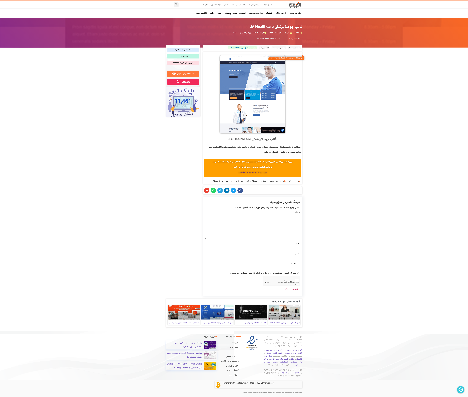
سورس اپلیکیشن (230, 13)
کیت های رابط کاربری (279, 359)
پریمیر (275, 362)
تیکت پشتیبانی (241, 4)
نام (298, 244)
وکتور (292, 359)
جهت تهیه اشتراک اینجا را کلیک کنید (252, 172)
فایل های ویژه (201, 13)
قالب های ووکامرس (273, 350)
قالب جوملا (251, 32)
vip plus (283, 372)
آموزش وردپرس (232, 365)
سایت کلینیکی (267, 181)
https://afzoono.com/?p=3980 (268, 39)
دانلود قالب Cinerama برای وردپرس (255, 323)
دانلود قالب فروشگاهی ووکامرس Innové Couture (285, 323)
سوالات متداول (216, 4)
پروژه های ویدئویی (256, 13)
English (206, 4)
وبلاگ (212, 13)
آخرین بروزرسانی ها (255, 4)
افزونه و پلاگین (280, 13)
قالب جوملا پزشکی (231, 181)
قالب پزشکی (255, 181)
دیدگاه (296, 212)
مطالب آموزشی (229, 4)
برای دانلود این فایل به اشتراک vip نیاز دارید (286, 58)
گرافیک (269, 13)
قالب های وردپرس (294, 350)
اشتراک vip (294, 372)
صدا (219, 13)
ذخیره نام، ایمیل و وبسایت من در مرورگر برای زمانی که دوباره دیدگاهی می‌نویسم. (264, 273)
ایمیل (297, 254)
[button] (176, 4)
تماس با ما (234, 347)
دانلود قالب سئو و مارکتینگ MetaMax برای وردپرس (218, 323)
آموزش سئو (234, 375)
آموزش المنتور (233, 370)
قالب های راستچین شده (290, 353)
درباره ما (235, 342)
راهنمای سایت (268, 4)
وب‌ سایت (295, 263)
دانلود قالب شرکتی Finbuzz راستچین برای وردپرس (184, 323)
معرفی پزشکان (217, 181)
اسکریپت (242, 13)
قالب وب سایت (295, 13)
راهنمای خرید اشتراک (230, 361)
